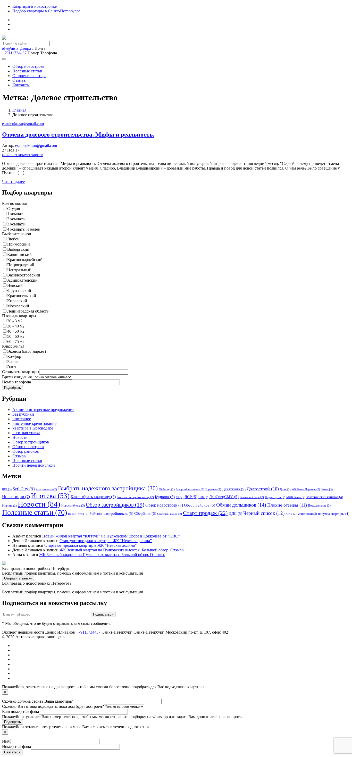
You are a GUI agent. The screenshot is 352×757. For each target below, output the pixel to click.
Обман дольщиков (241, 505)
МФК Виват (295, 497)
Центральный (19, 270)
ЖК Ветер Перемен (306, 489)
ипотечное (21, 419)
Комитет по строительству (135, 497)
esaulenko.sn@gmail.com (36, 145)
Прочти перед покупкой (33, 465)
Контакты (21, 85)
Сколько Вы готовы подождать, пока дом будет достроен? (53, 706)
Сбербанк (145, 513)
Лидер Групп (275, 497)
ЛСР (191, 497)
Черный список (263, 513)
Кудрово (165, 497)
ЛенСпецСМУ (224, 497)
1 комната (15, 214)
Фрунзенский (19, 290)
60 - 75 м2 (15, 341)
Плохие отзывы (287, 505)
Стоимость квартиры (20, 371)
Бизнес (13, 361)
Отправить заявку (18, 578)
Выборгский (18, 249)
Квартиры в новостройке (34, 6)
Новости (20, 437)
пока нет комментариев (22, 155)
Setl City (24, 488)
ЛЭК (203, 497)
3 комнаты (16, 224)
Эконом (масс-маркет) (26, 351)
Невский (15, 285)
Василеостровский (23, 275)
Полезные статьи (27, 71)
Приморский (18, 244)
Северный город (169, 513)
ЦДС (235, 513)
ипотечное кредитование (34, 423)
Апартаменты (46, 489)
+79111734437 (15, 53)
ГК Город (167, 489)
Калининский (19, 254)
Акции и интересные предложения (43, 409)
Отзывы (19, 80)
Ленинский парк (252, 497)
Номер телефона (16, 382)
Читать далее (13, 181)
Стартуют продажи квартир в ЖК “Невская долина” (106, 541)
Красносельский (21, 295)
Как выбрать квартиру (93, 496)
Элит (11, 367)
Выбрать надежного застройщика (108, 488)
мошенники (307, 514)
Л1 (179, 497)
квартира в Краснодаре (32, 428)
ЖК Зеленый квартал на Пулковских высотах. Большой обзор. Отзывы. (123, 550)
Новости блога (73, 505)
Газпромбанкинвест (190, 489)
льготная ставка (26, 433)
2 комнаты (16, 219)
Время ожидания (17, 377)
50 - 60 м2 (15, 336)
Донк (285, 489)
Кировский (17, 301)
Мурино (9, 505)
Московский (18, 306)
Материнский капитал (324, 497)
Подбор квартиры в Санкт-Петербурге (46, 11)
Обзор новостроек (28, 66)
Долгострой (263, 488)
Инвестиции (16, 496)
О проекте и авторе (29, 75)
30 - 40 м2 (15, 326)
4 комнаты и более (23, 229)
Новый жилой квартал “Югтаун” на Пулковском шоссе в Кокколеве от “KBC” (111, 536)
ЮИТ (291, 513)
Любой (13, 239)
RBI (7, 489)
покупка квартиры (333, 514)
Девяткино (234, 489)
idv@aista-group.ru (18, 48)
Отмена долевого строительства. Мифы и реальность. (78, 134)
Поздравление (319, 505)
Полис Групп (78, 513)
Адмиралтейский (22, 280)
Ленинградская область (27, 311)
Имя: (6, 741)
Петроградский (20, 265)
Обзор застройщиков (30, 442)
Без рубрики (23, 414)
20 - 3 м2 (14, 321)
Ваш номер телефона (20, 711)
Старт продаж (205, 513)
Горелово (213, 489)
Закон (327, 489)
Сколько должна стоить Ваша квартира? (37, 701)
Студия (13, 208)
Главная (19, 110)
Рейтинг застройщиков (111, 513)
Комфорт (15, 356)
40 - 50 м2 (15, 331)
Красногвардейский (25, 259)
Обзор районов (25, 451)
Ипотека (50, 496)
